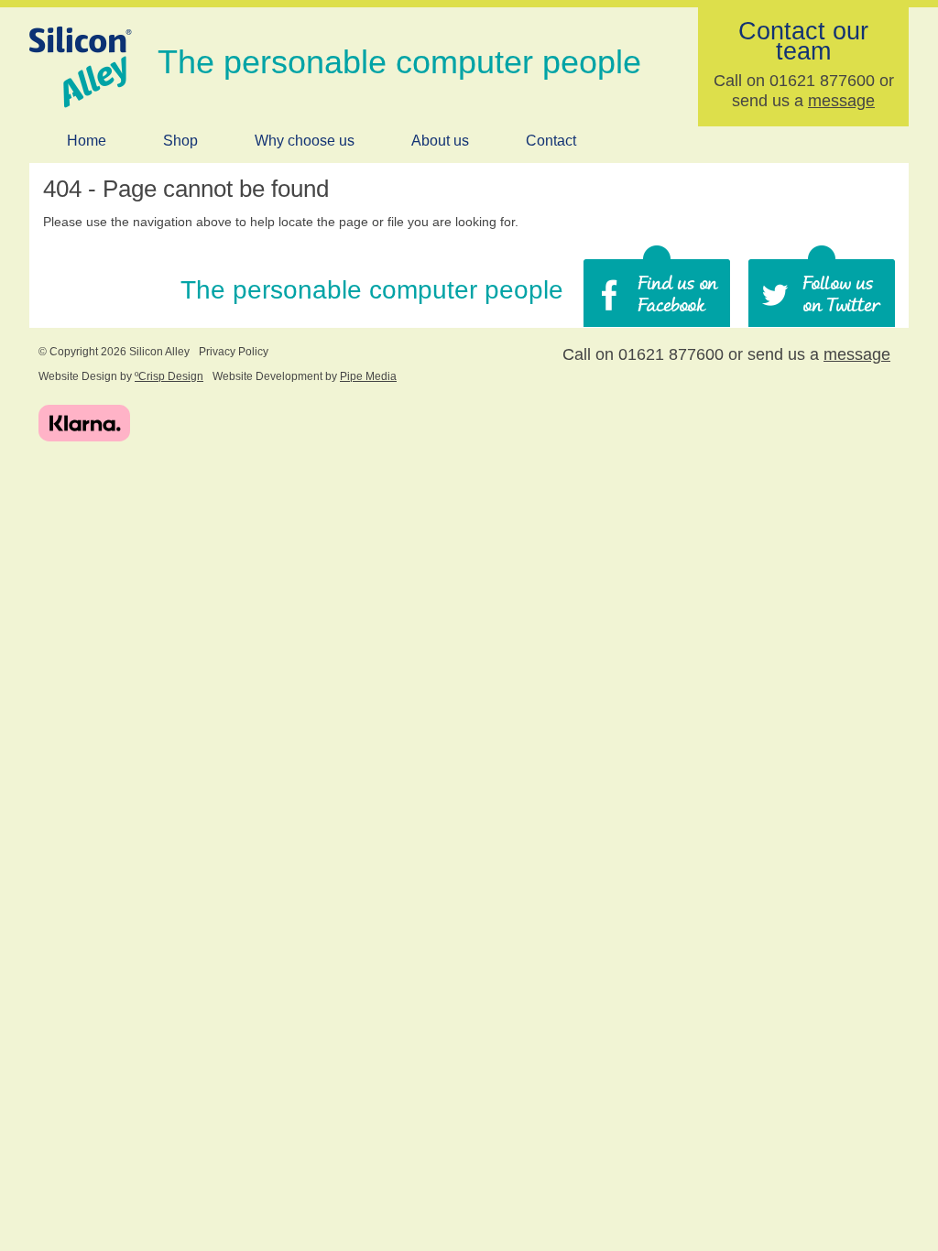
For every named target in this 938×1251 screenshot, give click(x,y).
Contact (551, 140)
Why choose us (304, 140)
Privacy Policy (233, 351)
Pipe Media (368, 376)
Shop (180, 140)
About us (440, 140)
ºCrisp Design (169, 376)
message (841, 101)
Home (86, 140)
